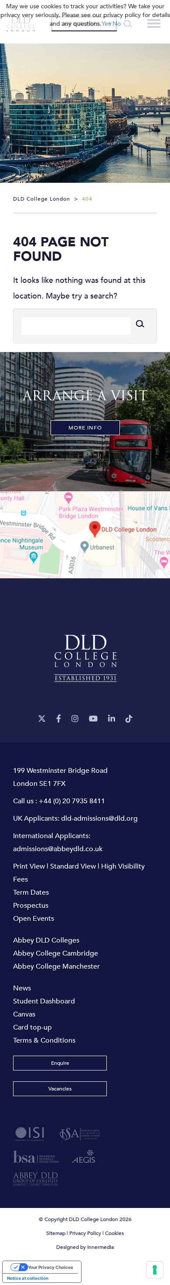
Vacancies (59, 1088)
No (116, 24)
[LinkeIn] (111, 719)
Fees (20, 879)
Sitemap (55, 1233)
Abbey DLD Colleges (46, 940)
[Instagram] (75, 719)
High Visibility (123, 866)
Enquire (60, 1063)
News (22, 988)
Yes (106, 24)
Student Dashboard (44, 1001)
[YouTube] (93, 719)
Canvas (24, 1014)
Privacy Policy (85, 1233)
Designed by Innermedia (85, 1247)
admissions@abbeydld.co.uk (57, 849)
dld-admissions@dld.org (99, 818)
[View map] (85, 534)
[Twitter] (42, 719)
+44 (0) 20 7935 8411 (72, 801)
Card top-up (32, 1027)
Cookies (114, 1233)
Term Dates (31, 892)
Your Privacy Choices (50, 1267)
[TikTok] (129, 719)
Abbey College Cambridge (55, 953)
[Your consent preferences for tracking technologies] (154, 1270)
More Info (85, 427)
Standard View (73, 866)
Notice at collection (27, 1278)
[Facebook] (58, 719)
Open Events (33, 918)
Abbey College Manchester (56, 966)
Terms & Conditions (44, 1040)
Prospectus (30, 905)
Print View (29, 866)
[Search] (139, 323)
